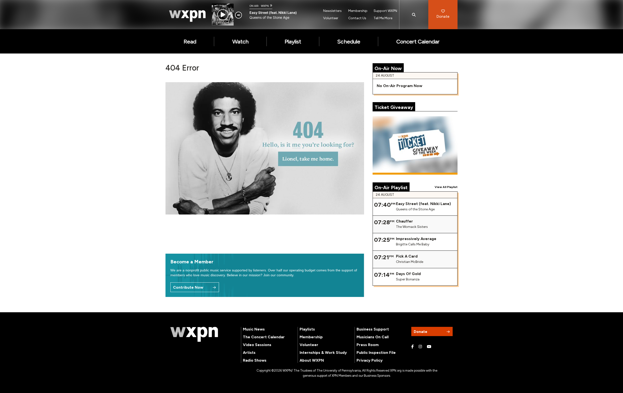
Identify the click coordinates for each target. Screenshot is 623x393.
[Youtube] (429, 347)
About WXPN (312, 360)
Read (189, 41)
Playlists (307, 329)
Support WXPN (385, 11)
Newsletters (332, 11)
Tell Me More (383, 18)
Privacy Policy (370, 360)
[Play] (222, 14)
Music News (254, 329)
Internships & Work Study (323, 352)
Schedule (348, 41)
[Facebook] (412, 347)
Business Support (373, 329)
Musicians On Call (373, 337)
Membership (357, 11)
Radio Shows (254, 360)
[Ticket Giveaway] (415, 145)
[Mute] (238, 15)
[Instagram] (420, 347)
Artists (249, 352)
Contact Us (357, 18)
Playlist (292, 41)
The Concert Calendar (264, 337)
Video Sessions (257, 344)
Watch (240, 41)
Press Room (368, 344)
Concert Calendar (418, 41)
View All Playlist (446, 187)
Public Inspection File (376, 352)
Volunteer (330, 18)
